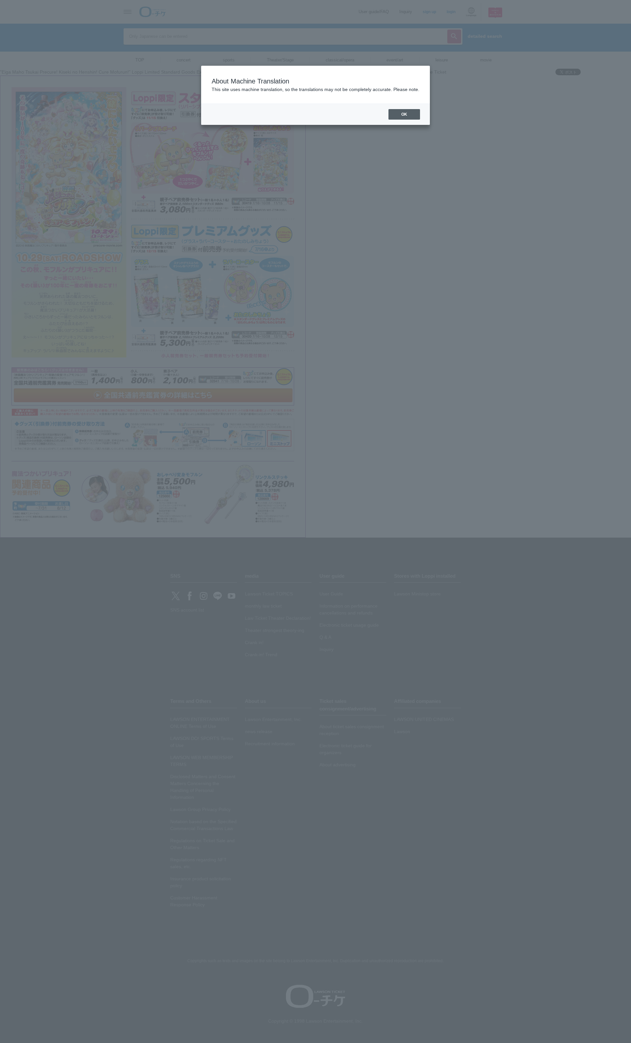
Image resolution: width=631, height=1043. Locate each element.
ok (404, 114)
